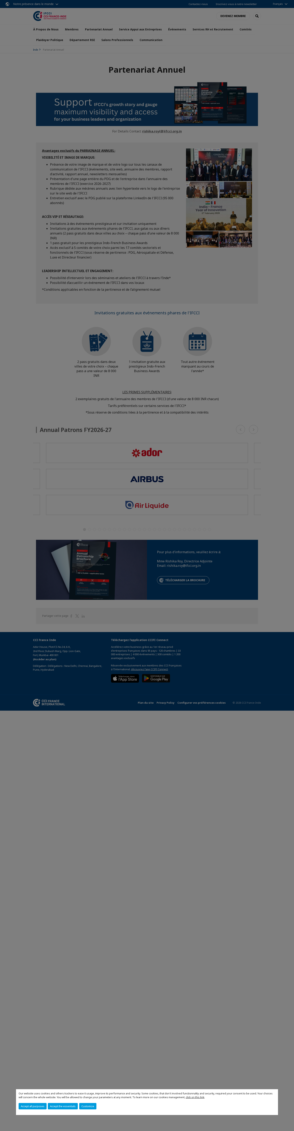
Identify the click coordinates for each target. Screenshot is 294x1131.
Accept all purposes (32, 1106)
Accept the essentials (63, 1106)
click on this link (195, 1097)
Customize (87, 1106)
